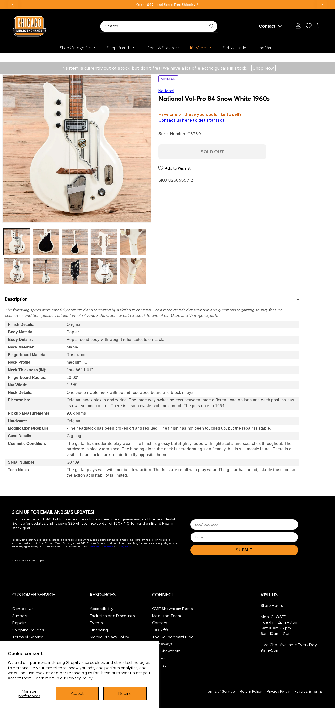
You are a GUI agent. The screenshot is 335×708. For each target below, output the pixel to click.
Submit (244, 550)
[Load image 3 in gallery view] (46, 242)
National (166, 90)
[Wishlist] (308, 25)
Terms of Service (28, 636)
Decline (125, 693)
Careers (159, 622)
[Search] (211, 26)
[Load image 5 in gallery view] (75, 242)
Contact (267, 26)
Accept (77, 693)
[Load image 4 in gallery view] (46, 271)
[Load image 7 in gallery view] (103, 242)
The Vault (161, 658)
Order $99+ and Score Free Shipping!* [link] (167, 5)
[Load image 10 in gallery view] (133, 271)
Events (96, 622)
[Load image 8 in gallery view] (103, 271)
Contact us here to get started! (191, 120)
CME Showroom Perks (172, 608)
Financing (99, 629)
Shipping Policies (28, 629)
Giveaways (162, 643)
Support (20, 615)
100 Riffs (160, 629)
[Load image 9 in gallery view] (133, 242)
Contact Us (23, 608)
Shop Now (263, 68)
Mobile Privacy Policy (109, 636)
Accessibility (101, 608)
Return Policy (251, 691)
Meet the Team (166, 615)
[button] (152, 299)
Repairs (19, 622)
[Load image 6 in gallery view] (75, 271)
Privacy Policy (80, 678)
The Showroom (166, 651)
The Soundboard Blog (173, 636)
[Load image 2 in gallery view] (17, 271)
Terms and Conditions (100, 546)
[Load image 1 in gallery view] (17, 242)
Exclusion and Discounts (112, 615)
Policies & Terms (309, 691)
